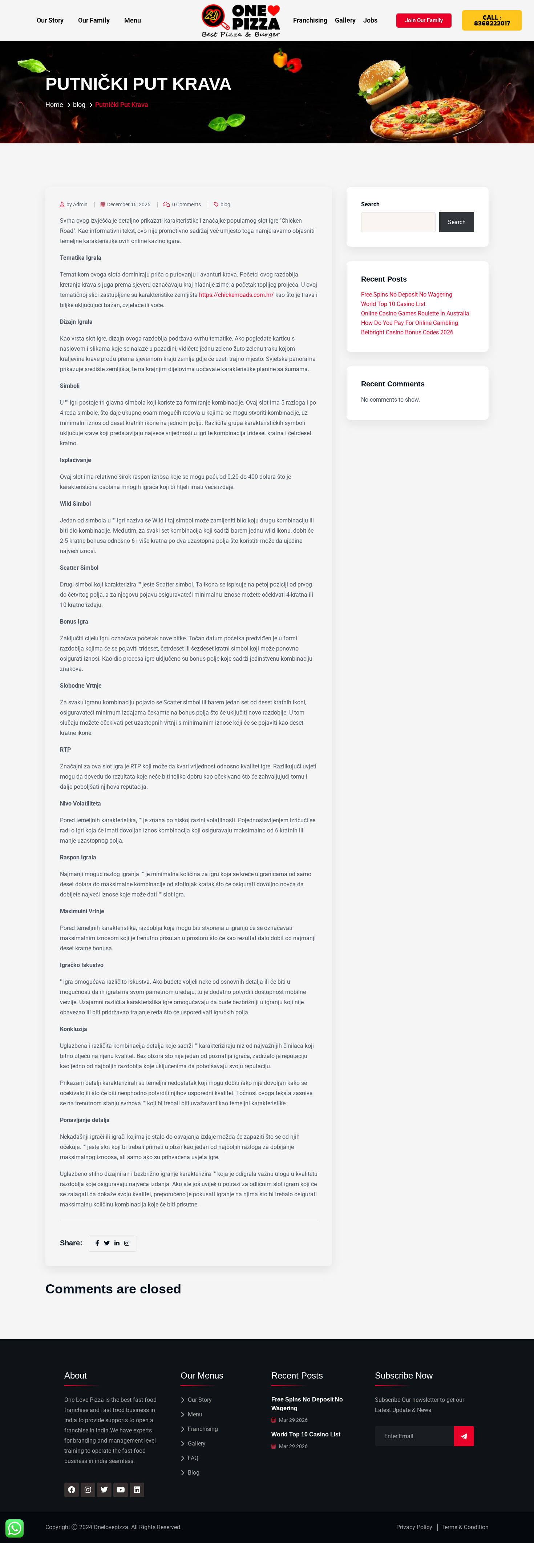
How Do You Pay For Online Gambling (409, 322)
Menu (132, 20)
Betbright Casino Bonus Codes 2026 (407, 332)
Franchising (310, 20)
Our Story (50, 20)
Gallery (345, 20)
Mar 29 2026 (293, 1420)
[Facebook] (71, 1490)
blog (79, 104)
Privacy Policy (414, 1527)
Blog (193, 1472)
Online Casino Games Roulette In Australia (415, 313)
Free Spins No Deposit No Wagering (406, 294)
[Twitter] (104, 1490)
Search (370, 204)
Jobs (370, 20)
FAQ (193, 1458)
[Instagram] (88, 1490)
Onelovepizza (111, 1527)
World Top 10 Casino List (393, 304)
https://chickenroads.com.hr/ (236, 294)
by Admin (77, 204)
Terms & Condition (465, 1527)
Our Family (94, 20)
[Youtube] (120, 1490)
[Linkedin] (137, 1490)
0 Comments (186, 204)
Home (54, 104)
